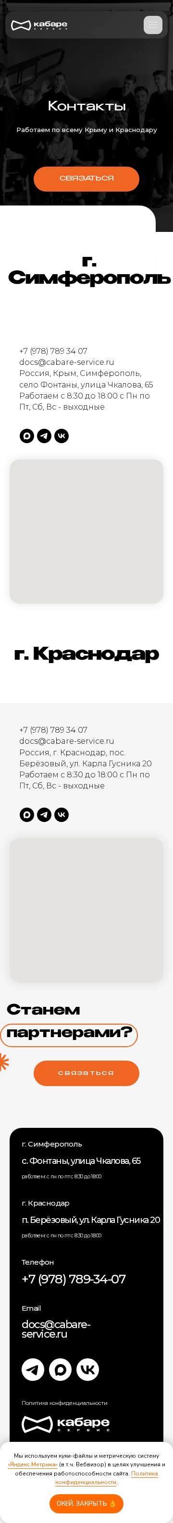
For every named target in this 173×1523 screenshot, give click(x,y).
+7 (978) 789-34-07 (73, 1279)
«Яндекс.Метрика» (33, 1464)
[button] (87, 179)
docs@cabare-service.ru (56, 1329)
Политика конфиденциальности (106, 1478)
